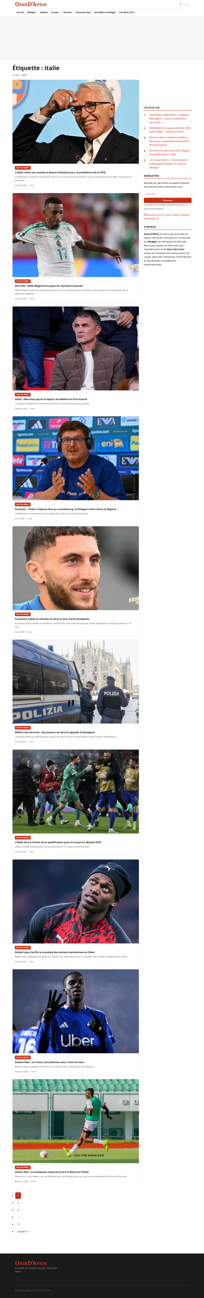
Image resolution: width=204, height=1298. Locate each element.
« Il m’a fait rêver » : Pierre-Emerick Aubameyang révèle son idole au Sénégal (168, 163)
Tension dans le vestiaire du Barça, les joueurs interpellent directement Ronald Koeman (169, 141)
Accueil (20, 12)
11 (18, 1224)
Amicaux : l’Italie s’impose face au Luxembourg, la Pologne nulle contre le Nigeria (65, 509)
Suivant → (23, 1231)
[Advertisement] (102, 38)
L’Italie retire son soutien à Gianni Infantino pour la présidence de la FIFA (60, 172)
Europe (54, 12)
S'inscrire (167, 200)
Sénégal (31, 12)
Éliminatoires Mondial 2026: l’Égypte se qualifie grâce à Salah (169, 152)
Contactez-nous (83, 12)
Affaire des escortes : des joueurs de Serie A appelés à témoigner (55, 732)
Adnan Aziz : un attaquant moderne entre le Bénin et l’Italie (52, 1172)
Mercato (67, 12)
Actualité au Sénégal (105, 12)
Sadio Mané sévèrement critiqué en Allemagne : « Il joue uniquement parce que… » (169, 118)
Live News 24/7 (126, 12)
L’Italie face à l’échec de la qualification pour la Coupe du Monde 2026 (58, 842)
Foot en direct (22, 168)
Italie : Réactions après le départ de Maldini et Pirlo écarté (51, 399)
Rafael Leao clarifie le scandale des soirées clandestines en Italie (55, 952)
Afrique (44, 12)
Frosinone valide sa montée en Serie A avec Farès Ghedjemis (52, 619)
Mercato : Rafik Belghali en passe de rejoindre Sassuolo (49, 285)
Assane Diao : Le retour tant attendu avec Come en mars (49, 1062)
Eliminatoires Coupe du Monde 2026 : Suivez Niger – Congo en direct (170, 129)
